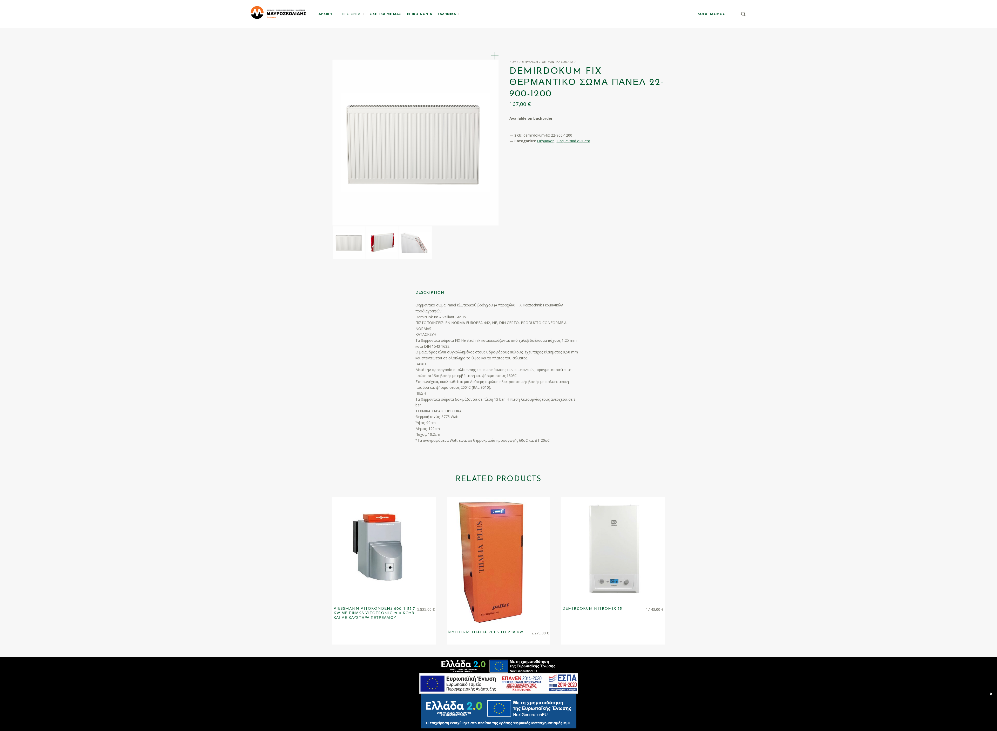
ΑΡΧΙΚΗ (325, 14)
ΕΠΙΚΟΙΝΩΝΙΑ (419, 14)
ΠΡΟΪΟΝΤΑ (351, 14)
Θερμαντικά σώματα (557, 62)
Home (513, 62)
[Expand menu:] (458, 14)
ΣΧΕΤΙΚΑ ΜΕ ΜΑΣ (386, 14)
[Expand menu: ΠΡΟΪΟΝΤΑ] (363, 14)
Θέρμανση (530, 62)
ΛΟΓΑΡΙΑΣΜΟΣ (711, 14)
